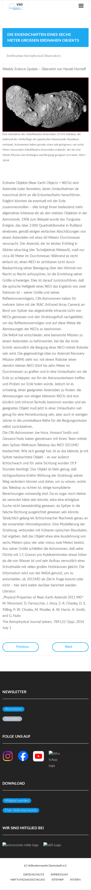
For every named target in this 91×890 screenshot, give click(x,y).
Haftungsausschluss (27, 879)
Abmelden (12, 719)
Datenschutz (33, 874)
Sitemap (57, 879)
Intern (75, 879)
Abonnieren (13, 709)
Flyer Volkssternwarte (21, 810)
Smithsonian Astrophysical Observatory (34, 56)
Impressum (59, 874)
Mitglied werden (17, 800)
